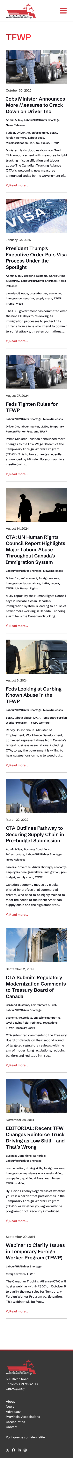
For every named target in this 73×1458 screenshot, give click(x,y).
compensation (15, 1168)
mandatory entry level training (42, 1173)
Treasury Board (25, 1028)
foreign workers (16, 137)
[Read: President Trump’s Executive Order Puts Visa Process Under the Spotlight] (36, 215)
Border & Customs (35, 275)
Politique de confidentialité (25, 1437)
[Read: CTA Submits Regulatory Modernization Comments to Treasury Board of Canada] (36, 945)
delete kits (25, 1017)
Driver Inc (23, 132)
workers (44, 722)
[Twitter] (7, 1450)
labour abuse (31, 583)
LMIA (44, 426)
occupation (13, 1178)
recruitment (53, 1178)
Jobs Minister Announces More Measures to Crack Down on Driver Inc (35, 105)
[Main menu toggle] (63, 11)
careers (11, 867)
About (10, 1401)
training (20, 1183)
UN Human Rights (26, 588)
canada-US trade (17, 293)
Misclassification (17, 143)
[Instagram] (25, 1450)
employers (13, 872)
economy (55, 293)
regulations (50, 1022)
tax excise (42, 143)
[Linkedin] (19, 1450)
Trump (10, 303)
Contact (12, 1427)
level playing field (17, 1022)
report (55, 583)
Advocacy (13, 1412)
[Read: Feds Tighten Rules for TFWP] (36, 371)
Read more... (18, 185)
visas (19, 303)
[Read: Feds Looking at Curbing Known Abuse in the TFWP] (36, 656)
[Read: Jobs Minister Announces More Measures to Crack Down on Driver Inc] (36, 66)
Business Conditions (37, 849)
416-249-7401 (16, 1389)
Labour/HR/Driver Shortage (42, 120)
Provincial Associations (23, 1417)
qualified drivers (32, 1178)
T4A (31, 143)
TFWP (55, 143)
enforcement (40, 132)
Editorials (39, 1155)
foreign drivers (15, 1274)
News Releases (15, 125)
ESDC (53, 132)
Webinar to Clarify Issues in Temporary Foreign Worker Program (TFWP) (35, 1251)
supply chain (44, 298)
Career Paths (15, 1422)
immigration (14, 298)
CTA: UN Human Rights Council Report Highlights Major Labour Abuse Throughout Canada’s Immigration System (35, 549)
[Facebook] (13, 1450)
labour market (30, 426)
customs (11, 1017)
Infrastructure (15, 854)
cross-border (38, 293)
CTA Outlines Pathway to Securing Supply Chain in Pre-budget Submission (35, 834)
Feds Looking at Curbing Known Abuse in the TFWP (34, 695)
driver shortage (42, 867)
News (10, 1406)
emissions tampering (47, 1017)
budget (10, 132)
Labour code (36, 137)
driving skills (34, 1168)
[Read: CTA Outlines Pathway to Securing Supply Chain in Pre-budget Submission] (36, 795)
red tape (35, 1022)
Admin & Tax (14, 120)
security (28, 298)
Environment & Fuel (43, 1005)
